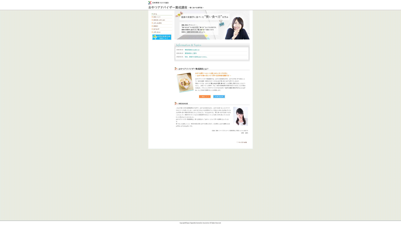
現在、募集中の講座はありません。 (196, 57)
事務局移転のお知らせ (192, 50)
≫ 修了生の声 (219, 96)
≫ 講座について (204, 96)
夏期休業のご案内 (191, 53)
